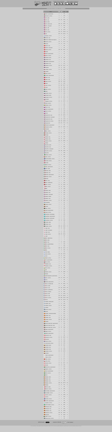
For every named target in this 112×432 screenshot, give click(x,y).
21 (59, 327)
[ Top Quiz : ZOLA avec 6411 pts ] (58, 1)
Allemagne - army (48, 410)
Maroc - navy (47, 180)
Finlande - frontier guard (49, 301)
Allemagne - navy (48, 408)
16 (59, 384)
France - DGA (47, 293)
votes (67, 11)
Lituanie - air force (48, 204)
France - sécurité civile (49, 283)
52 (59, 29)
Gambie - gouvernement (49, 281)
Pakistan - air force (48, 154)
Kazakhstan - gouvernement (50, 216)
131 (59, 253)
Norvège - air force (48, 160)
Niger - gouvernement (49, 166)
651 (59, 297)
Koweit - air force (48, 212)
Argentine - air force (48, 402)
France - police (47, 285)
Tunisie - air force (48, 55)
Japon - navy (47, 228)
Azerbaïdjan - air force (49, 392)
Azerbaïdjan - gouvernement (50, 390)
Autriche (46, 396)
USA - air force (47, 31)
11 (59, 79)
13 (59, 168)
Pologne (46, 142)
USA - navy (47, 19)
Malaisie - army (47, 198)
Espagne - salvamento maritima (50, 313)
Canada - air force (48, 363)
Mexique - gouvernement (49, 174)
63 (59, 69)
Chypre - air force (48, 357)
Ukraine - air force (48, 41)
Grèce (46, 279)
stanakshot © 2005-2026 (57, 422)
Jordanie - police (48, 222)
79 (59, 89)
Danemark (47, 339)
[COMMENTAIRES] (67, 4)
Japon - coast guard (48, 230)
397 (59, 19)
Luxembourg (47, 202)
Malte (46, 188)
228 (59, 299)
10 (59, 57)
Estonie (46, 311)
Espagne (46, 321)
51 (59, 184)
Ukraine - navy (47, 37)
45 (59, 41)
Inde (46, 269)
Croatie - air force (48, 341)
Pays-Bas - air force (48, 150)
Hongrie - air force (48, 271)
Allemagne (47, 414)
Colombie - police (48, 345)
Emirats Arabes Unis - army (50, 325)
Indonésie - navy (48, 263)
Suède (46, 91)
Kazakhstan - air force (49, 220)
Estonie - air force (48, 309)
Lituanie (46, 206)
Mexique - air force (48, 176)
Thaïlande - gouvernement (49, 61)
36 (59, 25)
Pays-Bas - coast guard (49, 148)
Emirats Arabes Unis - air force (50, 327)
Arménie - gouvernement (49, 400)
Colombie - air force (48, 351)
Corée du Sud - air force (49, 343)
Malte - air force (48, 186)
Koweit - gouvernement (49, 210)
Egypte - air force (48, 331)
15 (59, 257)
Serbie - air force (48, 103)
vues (64, 11)
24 (59, 404)
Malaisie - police (48, 190)
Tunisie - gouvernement (49, 53)
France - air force (48, 297)
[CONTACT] (73, 4)
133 (59, 122)
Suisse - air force (48, 85)
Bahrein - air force (48, 388)
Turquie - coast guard (48, 47)
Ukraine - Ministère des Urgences (51, 39)
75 (59, 305)
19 (59, 321)
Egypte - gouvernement (49, 329)
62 (59, 337)
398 (59, 120)
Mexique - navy (47, 172)
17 (59, 267)
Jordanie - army (48, 224)
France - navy (47, 287)
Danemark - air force (48, 337)
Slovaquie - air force (48, 97)
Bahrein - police (48, 386)
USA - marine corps (48, 23)
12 (59, 291)
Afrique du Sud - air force (49, 418)
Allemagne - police (48, 406)
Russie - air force (48, 111)
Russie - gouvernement (49, 109)
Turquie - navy (47, 45)
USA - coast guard (48, 25)
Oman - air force (48, 156)
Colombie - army (48, 349)
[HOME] (55, 4)
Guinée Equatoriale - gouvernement (51, 275)
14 (59, 43)
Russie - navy (47, 107)
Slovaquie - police (48, 95)
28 (59, 138)
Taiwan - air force (48, 81)
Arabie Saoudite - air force (49, 404)
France (46, 299)
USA (46, 33)
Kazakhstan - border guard (49, 218)
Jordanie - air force (48, 226)
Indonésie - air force (48, 265)
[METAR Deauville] (41, 422)
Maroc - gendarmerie (48, 182)
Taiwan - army (47, 79)
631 (59, 33)
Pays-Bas (47, 152)
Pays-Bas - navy (48, 146)
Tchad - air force (48, 73)
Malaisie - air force (48, 200)
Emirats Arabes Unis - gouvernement (51, 323)
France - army (47, 295)
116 (59, 140)
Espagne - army (48, 317)
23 (59, 160)
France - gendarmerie (49, 289)
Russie (46, 113)
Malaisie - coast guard (49, 194)
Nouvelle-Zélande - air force (50, 158)
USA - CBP (47, 27)
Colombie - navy (48, 347)
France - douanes (48, 291)
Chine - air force (48, 359)
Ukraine (46, 43)
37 (59, 200)
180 (59, 81)
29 (59, 67)
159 (59, 49)
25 (59, 271)
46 (59, 414)
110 (59, 287)
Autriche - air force (48, 394)
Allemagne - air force (48, 412)
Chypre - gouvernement (49, 355)
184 (59, 23)
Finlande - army (48, 303)
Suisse (46, 87)
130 (59, 176)
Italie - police (47, 240)
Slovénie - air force (48, 93)
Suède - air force (48, 89)
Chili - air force (47, 361)
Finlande (46, 307)
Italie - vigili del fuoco (48, 238)
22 (59, 83)
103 (59, 150)
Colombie (47, 353)
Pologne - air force (48, 140)
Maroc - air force (48, 184)
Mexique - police (48, 170)
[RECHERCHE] (70, 4)
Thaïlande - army (48, 63)
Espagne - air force (48, 319)
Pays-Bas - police (48, 144)
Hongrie (46, 273)
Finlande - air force (48, 305)
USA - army (47, 29)
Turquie (46, 51)
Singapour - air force (48, 101)
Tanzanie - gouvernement (49, 75)
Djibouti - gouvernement (49, 333)
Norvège (46, 162)
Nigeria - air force (48, 164)
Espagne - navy (48, 315)
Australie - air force (48, 398)
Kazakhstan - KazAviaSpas (49, 214)
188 (59, 319)
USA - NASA (47, 21)
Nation (51, 11)
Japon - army (47, 232)
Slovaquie (47, 99)
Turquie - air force (48, 49)
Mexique (46, 178)
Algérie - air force (48, 416)
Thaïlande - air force (48, 65)
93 (59, 85)
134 (59, 65)
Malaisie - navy (47, 192)
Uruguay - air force (48, 35)
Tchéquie (46, 71)
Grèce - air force (48, 277)
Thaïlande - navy (48, 59)
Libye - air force (48, 208)
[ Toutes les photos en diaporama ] (72, 1)
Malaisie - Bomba (48, 196)
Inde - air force (47, 267)
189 (59, 382)
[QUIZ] (76, 4)
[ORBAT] (61, 4)
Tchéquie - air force (48, 69)
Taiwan (46, 83)
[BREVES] (58, 4)
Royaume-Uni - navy (48, 115)
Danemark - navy (48, 335)
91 (59, 132)
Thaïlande (47, 67)
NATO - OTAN (47, 168)
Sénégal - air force (48, 105)
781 (59, 31)
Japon (46, 236)
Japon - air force (48, 234)
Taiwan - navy (47, 77)
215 (59, 295)
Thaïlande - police (48, 57)
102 (59, 126)
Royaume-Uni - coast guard (49, 117)
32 (59, 394)
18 (59, 91)
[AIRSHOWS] (64, 4)
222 (59, 277)
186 (59, 247)
